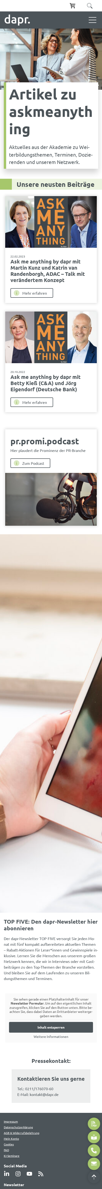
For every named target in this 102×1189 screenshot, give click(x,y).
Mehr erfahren (34, 293)
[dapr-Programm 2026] (94, 1124)
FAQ (6, 1150)
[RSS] (42, 1174)
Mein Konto (11, 1138)
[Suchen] (89, 5)
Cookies (9, 1144)
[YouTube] (31, 1174)
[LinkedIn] (8, 1174)
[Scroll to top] (94, 1177)
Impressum (11, 1121)
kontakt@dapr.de (44, 1094)
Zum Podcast (33, 463)
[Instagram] (19, 1174)
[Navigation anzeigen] (92, 20)
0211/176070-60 (39, 1088)
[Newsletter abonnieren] (94, 1137)
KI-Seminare (11, 1156)
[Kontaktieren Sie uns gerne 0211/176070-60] (94, 1150)
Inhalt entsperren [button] (51, 1027)
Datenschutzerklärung (18, 1127)
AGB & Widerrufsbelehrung (21, 1133)
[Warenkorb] (72, 5)
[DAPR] (17, 20)
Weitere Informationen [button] (51, 1037)
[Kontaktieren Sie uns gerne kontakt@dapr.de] (94, 1164)
